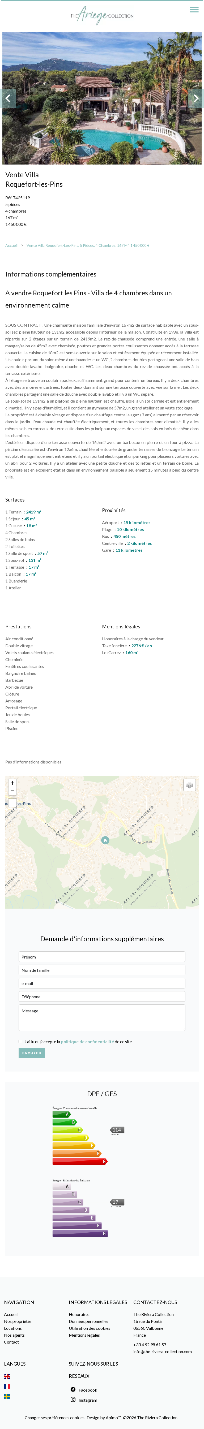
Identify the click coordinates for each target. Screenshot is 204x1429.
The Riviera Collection (153, 1314)
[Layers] (190, 785)
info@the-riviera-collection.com (162, 1351)
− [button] (12, 791)
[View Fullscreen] (12, 803)
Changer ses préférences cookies (54, 1417)
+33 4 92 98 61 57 (149, 1344)
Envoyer (32, 1053)
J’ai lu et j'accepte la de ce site (78, 1041)
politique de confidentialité (87, 1041)
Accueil (11, 245)
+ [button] (12, 783)
